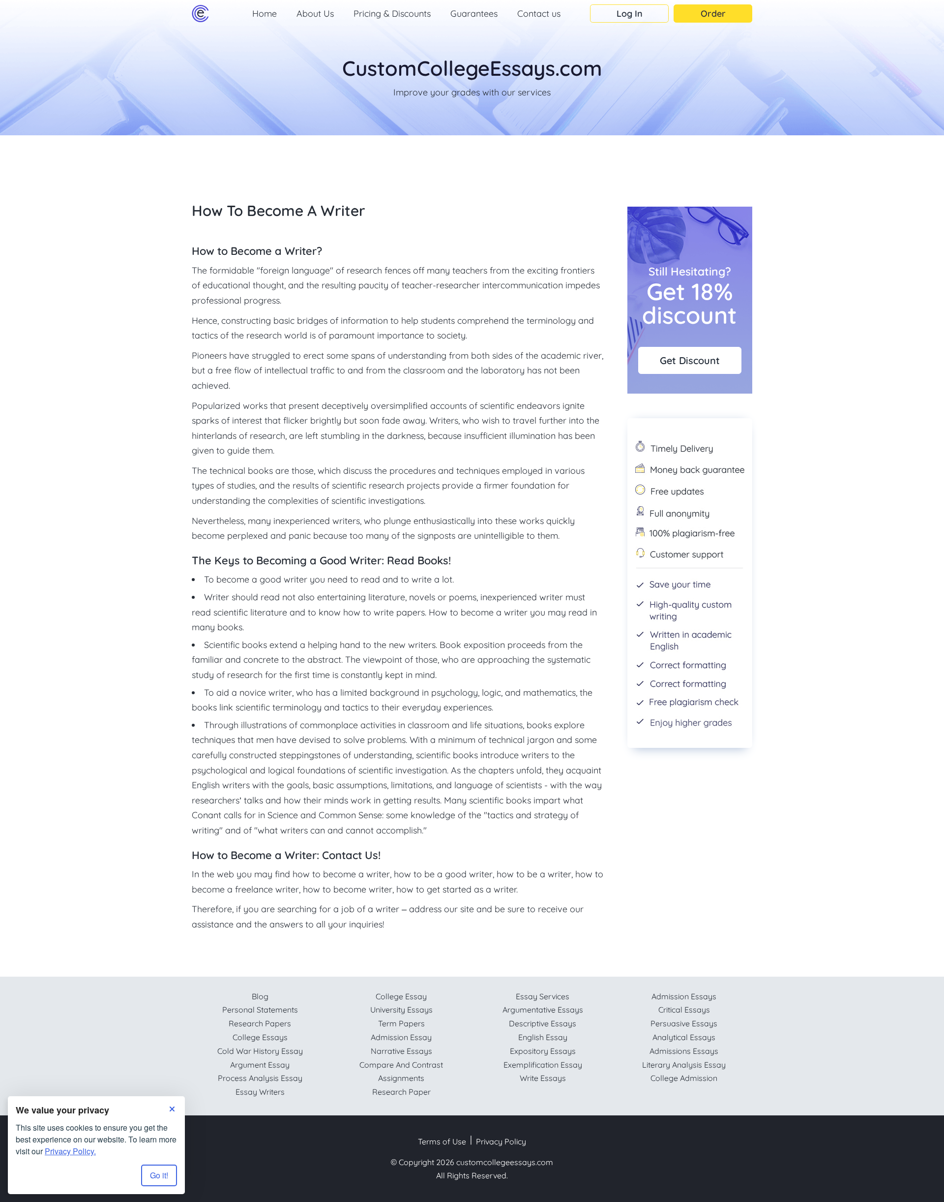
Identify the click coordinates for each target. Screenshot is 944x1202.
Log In (630, 13)
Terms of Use (442, 1141)
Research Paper (401, 1092)
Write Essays (543, 1078)
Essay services (542, 996)
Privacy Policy (501, 1141)
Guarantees (474, 14)
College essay (401, 996)
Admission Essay (401, 1037)
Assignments (401, 1078)
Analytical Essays (683, 1037)
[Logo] (200, 13)
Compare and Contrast (401, 1065)
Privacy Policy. (70, 1151)
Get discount (690, 360)
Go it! (159, 1175)
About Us (315, 14)
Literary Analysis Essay (684, 1065)
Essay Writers (260, 1092)
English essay (542, 1037)
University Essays (401, 1010)
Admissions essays (683, 1051)
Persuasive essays (683, 1023)
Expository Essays (543, 1051)
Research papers (260, 1023)
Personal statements (260, 1010)
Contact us (538, 14)
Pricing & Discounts (392, 14)
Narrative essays (401, 1051)
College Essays (260, 1037)
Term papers (401, 1023)
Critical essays (684, 1010)
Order (713, 13)
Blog (260, 996)
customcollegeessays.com (504, 1162)
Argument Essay (260, 1065)
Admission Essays (683, 996)
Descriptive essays (542, 1023)
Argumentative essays (542, 1010)
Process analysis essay (260, 1078)
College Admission (683, 1078)
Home (264, 14)
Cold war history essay (260, 1051)
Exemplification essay (542, 1065)
